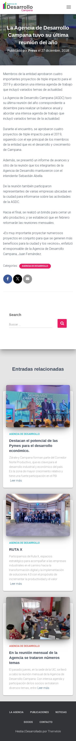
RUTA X (15, 550)
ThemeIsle (54, 731)
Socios (28, 722)
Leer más (16, 480)
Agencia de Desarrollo (35, 266)
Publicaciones (39, 712)
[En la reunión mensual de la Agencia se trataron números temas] (38, 618)
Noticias (61, 712)
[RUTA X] (38, 514)
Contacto (46, 722)
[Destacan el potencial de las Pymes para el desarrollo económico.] (38, 406)
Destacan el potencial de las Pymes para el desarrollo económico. (33, 446)
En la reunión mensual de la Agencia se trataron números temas (34, 658)
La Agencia (16, 712)
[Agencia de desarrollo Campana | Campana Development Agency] (19, 7)
